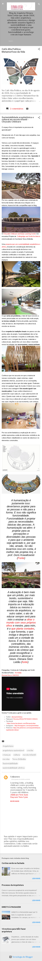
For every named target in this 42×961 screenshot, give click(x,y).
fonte (25, 662)
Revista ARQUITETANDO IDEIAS (25, 719)
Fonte (21, 558)
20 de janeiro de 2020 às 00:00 (20, 779)
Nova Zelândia (19, 759)
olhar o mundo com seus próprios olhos (21, 622)
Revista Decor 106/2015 (10, 675)
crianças (7, 755)
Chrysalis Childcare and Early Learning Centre (19, 234)
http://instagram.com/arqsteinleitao (26, 725)
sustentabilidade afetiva (13, 768)
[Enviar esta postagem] (27, 109)
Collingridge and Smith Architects (28, 236)
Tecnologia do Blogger (22, 957)
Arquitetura (8, 746)
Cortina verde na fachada (13, 863)
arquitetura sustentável (13, 750)
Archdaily (18, 673)
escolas (6, 759)
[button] (39, 49)
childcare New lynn (19, 795)
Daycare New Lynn (19, 797)
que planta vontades (22, 628)
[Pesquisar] (39, 4)
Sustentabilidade (10, 763)
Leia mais (36, 878)
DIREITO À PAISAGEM (11, 907)
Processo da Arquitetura (13, 885)
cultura (16, 755)
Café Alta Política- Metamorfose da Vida (13, 50)
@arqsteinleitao (17, 717)
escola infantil (29, 755)
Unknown (15, 777)
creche (30, 750)
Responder (14, 801)
